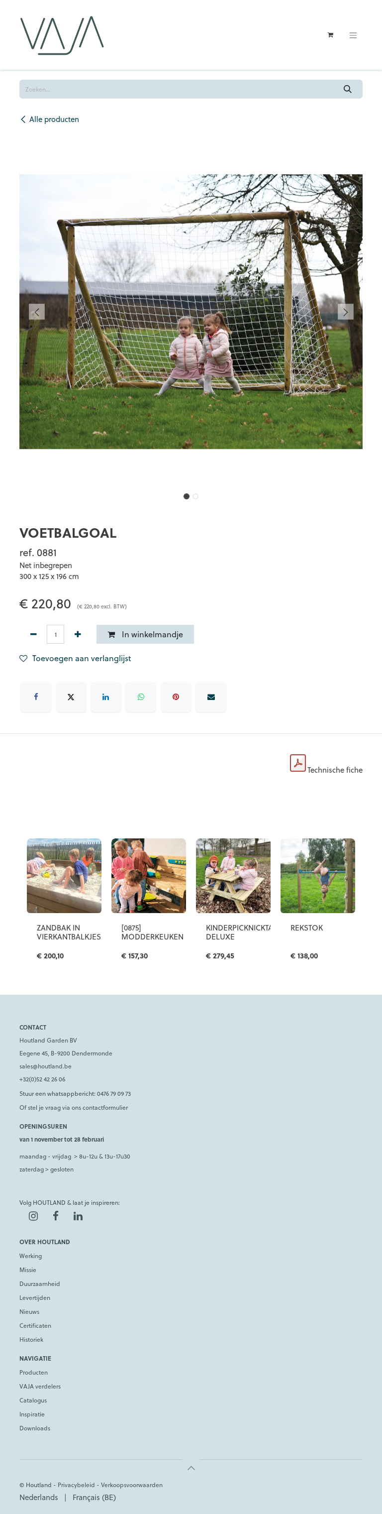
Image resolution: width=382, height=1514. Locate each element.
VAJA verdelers (40, 1386)
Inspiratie (32, 1413)
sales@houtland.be (45, 1065)
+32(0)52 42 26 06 (42, 1078)
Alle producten (54, 119)
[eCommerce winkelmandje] (330, 34)
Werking (30, 1255)
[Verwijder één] (33, 634)
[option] (191, 904)
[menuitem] (38, 1497)
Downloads (34, 1427)
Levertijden (34, 1297)
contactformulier (105, 1107)
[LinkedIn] (106, 697)
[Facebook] (36, 697)
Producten (33, 1372)
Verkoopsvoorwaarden (132, 1484)
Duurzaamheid (39, 1283)
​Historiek (31, 1339)
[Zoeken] (348, 89)
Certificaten (35, 1325)
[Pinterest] (176, 697)
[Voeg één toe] (78, 634)
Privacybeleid (76, 1484)
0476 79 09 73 (114, 1093)
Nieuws (29, 1311)
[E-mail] (211, 697)
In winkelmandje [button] (151, 634)
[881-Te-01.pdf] (297, 763)
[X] (71, 697)
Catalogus (33, 1400)
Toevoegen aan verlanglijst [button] (81, 658)
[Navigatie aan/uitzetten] (353, 35)
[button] (36, 312)
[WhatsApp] (141, 697)
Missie (27, 1269)
